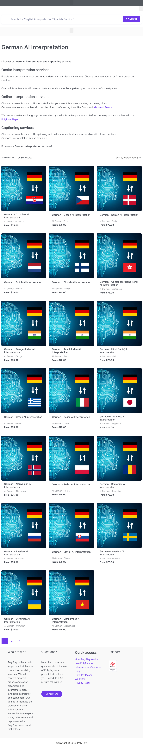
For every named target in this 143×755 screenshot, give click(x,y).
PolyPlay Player (9, 119)
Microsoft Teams (103, 107)
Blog (77, 671)
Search (131, 19)
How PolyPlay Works (86, 659)
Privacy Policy (82, 682)
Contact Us (52, 693)
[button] (71, 2)
